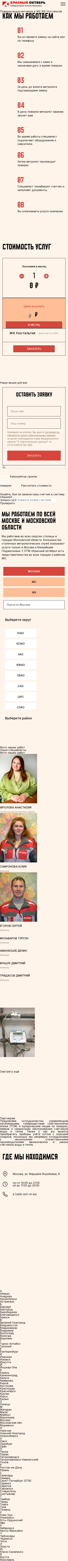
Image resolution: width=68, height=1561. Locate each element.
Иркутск (5, 1362)
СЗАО (20, 707)
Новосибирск (9, 1436)
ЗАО (20, 654)
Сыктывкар (7, 1493)
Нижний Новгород (12, 1433)
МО (34, 582)
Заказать (34, 455)
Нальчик (5, 1430)
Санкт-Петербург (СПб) (15, 1480)
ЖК (34, 592)
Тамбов (5, 1499)
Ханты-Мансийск (11, 1530)
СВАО (21, 675)
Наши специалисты (13, 750)
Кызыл (4, 1399)
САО (21, 686)
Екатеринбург (9, 1351)
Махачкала (7, 1417)
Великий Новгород (12, 1322)
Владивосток (9, 1325)
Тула (3, 1507)
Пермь (4, 1454)
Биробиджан (8, 1312)
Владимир (7, 1330)
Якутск (4, 1557)
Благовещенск (9, 1314)
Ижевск (5, 1359)
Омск (3, 1441)
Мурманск (7, 1425)
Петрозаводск (9, 1457)
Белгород (6, 1309)
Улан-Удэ (6, 1515)
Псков (4, 1462)
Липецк (5, 1404)
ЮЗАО (21, 643)
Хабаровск (7, 1528)
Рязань (4, 1470)
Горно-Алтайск (10, 1343)
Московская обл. (11, 1422)
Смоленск (6, 1488)
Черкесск (6, 1538)
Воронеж (6, 1338)
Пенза (4, 1451)
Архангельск (8, 1299)
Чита (3, 1541)
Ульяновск (7, 1517)
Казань (4, 1372)
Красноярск (8, 1391)
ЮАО (20, 633)
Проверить (7, 503)
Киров (4, 1383)
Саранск (5, 1483)
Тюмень (5, 1509)
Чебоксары (7, 1536)
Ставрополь (8, 1491)
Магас (4, 1412)
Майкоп (5, 1414)
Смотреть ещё (9, 1071)
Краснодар (7, 1388)
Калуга (4, 1378)
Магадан (6, 1409)
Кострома (6, 1385)
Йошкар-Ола (8, 1367)
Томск (4, 1504)
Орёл (3, 1446)
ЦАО (21, 696)
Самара (5, 1478)
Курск (4, 1396)
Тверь (4, 1501)
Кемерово (6, 1380)
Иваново (6, 1356)
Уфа (2, 1522)
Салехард (6, 1475)
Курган (4, 1393)
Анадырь (6, 1296)
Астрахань (7, 1301)
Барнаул (5, 1306)
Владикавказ (8, 1328)
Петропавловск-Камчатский (19, 1459)
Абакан (5, 1293)
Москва (34, 571)
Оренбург (6, 1443)
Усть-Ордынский (11, 1520)
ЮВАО (21, 664)
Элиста (5, 1546)
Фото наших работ (12, 752)
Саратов (5, 1486)
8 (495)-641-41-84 (25, 1194)
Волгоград (7, 1333)
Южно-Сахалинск (11, 1551)
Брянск (4, 1317)
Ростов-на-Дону (11, 1467)
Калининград (8, 1375)
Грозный (5, 1346)
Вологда (5, 1335)
